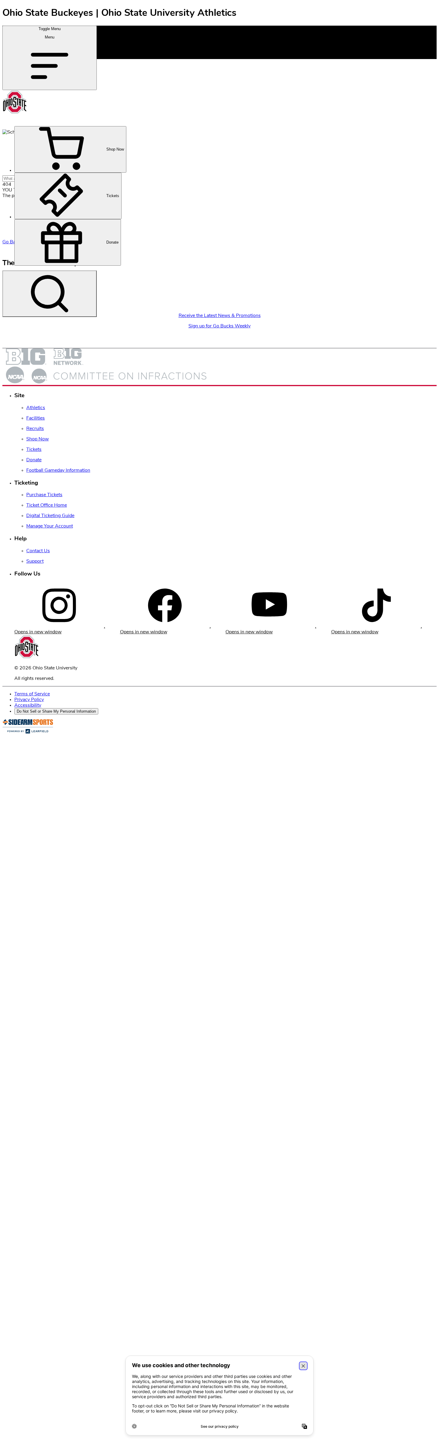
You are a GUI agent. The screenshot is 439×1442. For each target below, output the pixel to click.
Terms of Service (32, 693)
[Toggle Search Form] (49, 293)
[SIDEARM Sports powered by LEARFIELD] (27, 732)
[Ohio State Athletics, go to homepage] (14, 112)
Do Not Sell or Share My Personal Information (56, 711)
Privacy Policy (29, 699)
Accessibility (27, 705)
